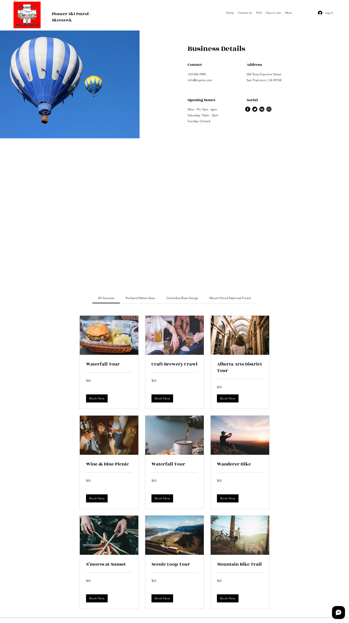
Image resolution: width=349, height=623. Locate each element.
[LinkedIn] (261, 109)
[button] (97, 398)
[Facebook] (247, 109)
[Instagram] (268, 109)
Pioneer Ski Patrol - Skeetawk (71, 17)
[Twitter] (254, 109)
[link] (106, 298)
